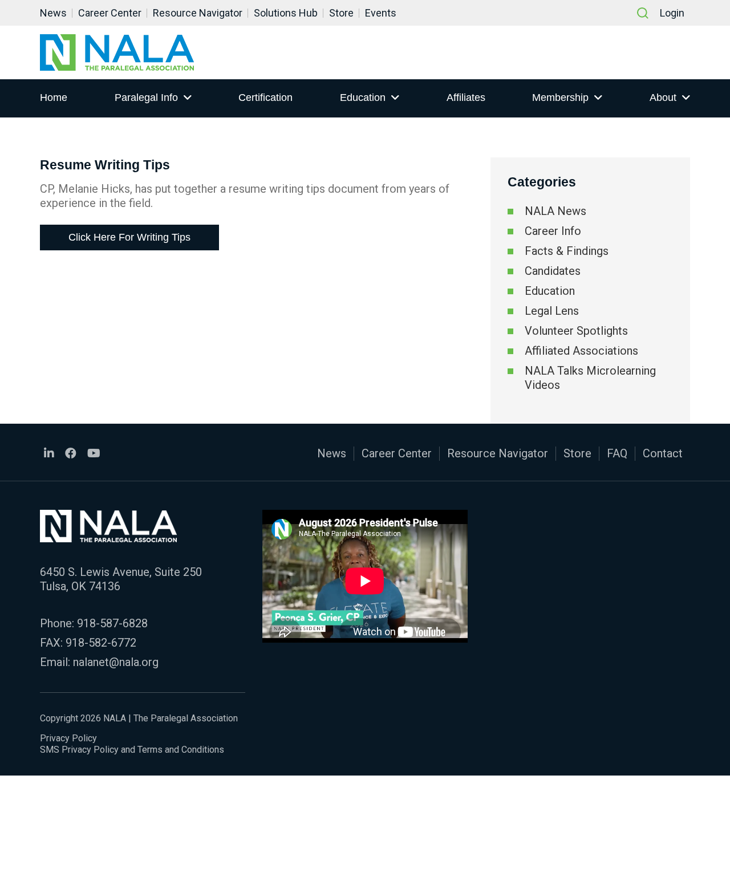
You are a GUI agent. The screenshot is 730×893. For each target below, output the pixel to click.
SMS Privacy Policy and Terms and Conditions (132, 749)
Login (672, 13)
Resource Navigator (197, 13)
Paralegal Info (146, 97)
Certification (265, 97)
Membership (560, 97)
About (663, 97)
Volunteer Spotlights (576, 331)
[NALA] (117, 52)
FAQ (617, 453)
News (53, 13)
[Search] (642, 13)
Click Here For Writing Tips (129, 237)
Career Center (109, 13)
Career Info (553, 231)
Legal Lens (552, 311)
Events (380, 13)
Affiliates (466, 97)
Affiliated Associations (581, 351)
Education (363, 97)
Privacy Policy (68, 738)
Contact (663, 453)
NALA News (555, 211)
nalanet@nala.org (116, 662)
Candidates (553, 271)
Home (53, 97)
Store (341, 13)
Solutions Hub (286, 13)
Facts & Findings (567, 251)
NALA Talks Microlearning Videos (590, 378)
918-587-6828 (112, 623)
